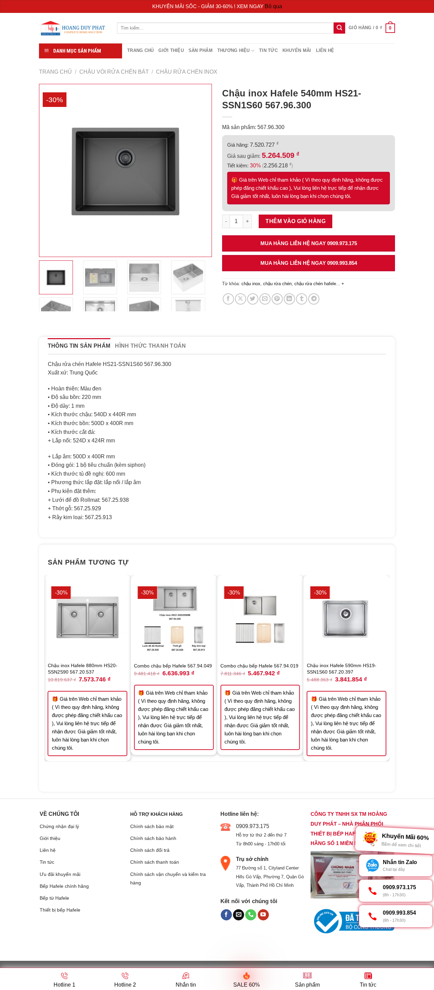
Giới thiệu (171, 50)
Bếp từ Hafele (54, 898)
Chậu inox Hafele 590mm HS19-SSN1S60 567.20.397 (341, 669)
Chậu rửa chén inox (186, 72)
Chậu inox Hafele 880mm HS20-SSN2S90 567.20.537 (82, 669)
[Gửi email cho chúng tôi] (238, 915)
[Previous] (48, 678)
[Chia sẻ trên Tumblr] (301, 299)
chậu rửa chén (277, 283)
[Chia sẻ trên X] (240, 299)
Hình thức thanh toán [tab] (150, 346)
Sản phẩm (201, 50)
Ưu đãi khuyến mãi (60, 874)
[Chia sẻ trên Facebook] (228, 299)
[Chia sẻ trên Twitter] (252, 299)
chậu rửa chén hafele (315, 283)
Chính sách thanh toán (154, 862)
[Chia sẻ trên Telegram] (313, 299)
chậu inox (250, 283)
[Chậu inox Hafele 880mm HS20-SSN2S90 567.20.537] (87, 618)
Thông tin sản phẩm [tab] (79, 346)
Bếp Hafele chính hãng (64, 886)
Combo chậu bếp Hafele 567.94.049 (173, 665)
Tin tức (268, 50)
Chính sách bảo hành (153, 838)
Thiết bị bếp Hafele (60, 910)
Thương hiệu (233, 50)
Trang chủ (140, 50)
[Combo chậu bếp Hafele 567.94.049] (174, 618)
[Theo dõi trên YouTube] (263, 915)
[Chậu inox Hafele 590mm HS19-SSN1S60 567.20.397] (347, 618)
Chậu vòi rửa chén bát (114, 72)
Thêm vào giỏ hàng (295, 221)
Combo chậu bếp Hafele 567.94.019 (259, 665)
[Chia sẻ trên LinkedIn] (289, 299)
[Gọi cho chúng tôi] (250, 915)
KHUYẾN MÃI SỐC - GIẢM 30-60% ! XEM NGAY (208, 6)
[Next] (386, 678)
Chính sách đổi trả (150, 850)
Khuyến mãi (296, 50)
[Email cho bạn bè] (265, 299)
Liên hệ (325, 50)
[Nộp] (339, 28)
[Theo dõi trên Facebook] (226, 915)
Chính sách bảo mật (152, 826)
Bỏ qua (273, 6)
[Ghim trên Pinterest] (277, 299)
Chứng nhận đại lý (59, 826)
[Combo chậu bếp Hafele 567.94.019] (260, 618)
